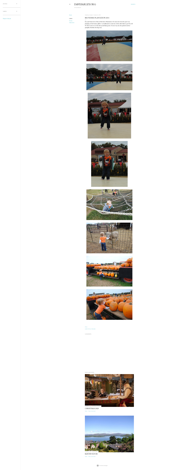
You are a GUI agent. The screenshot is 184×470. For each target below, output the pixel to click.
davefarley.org (85, 4)
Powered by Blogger (103, 465)
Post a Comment (92, 411)
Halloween (71, 22)
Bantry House (91, 454)
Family (70, 20)
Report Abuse (7, 18)
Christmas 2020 (92, 408)
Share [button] (70, 15)
